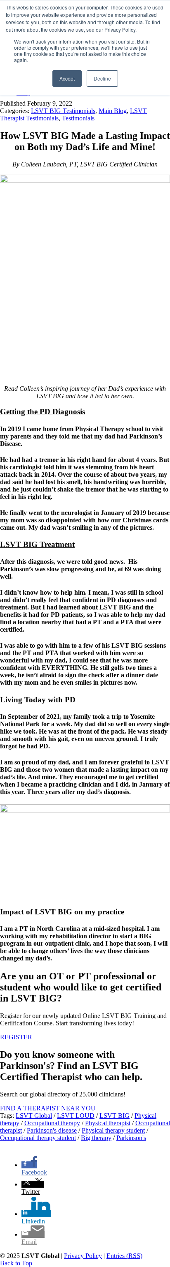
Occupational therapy (52, 1122)
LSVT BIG (114, 1115)
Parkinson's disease (52, 1130)
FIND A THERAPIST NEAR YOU (48, 1108)
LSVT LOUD (75, 1115)
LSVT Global (34, 1115)
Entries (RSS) (124, 1255)
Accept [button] (67, 78)
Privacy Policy (83, 1255)
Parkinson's (131, 1137)
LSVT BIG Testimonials (63, 110)
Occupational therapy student (38, 1137)
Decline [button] (102, 78)
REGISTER (16, 1037)
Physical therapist (107, 1122)
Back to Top (16, 1263)
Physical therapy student (113, 1130)
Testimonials (78, 118)
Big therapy (96, 1137)
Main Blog (113, 110)
